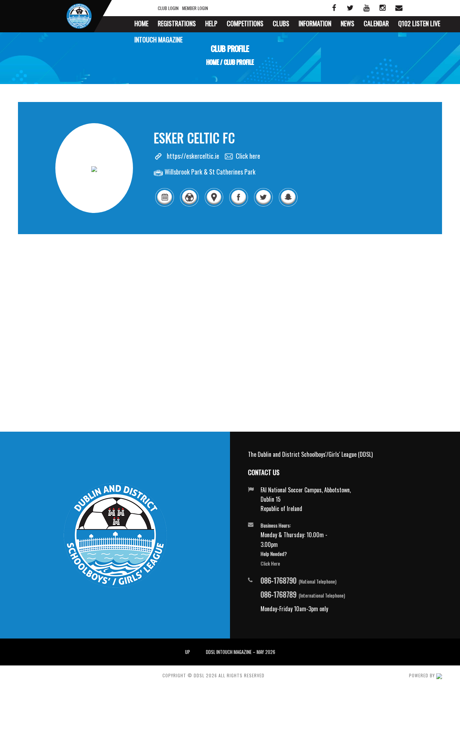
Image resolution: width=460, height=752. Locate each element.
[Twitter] (263, 205)
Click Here (270, 563)
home (212, 62)
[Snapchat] (288, 205)
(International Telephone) (303, 595)
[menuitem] (141, 24)
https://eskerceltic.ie (193, 156)
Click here (248, 156)
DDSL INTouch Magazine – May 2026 (240, 651)
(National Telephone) (298, 581)
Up (187, 651)
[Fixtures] (164, 205)
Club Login (168, 8)
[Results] (189, 205)
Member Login (195, 8)
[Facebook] (238, 205)
